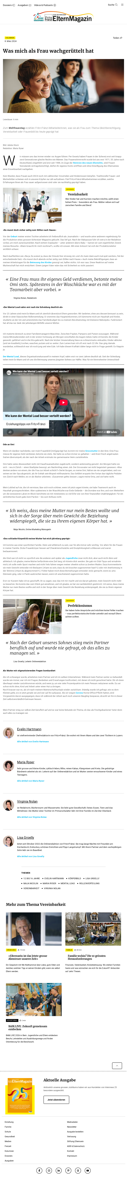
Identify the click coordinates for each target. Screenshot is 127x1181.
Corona (79, 693)
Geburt (14, 236)
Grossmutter (91, 451)
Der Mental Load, (11, 356)
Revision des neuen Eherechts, (88, 163)
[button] (117, 38)
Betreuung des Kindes (41, 262)
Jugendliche (71, 558)
